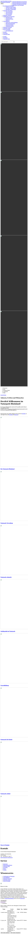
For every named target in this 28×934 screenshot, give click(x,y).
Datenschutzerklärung (9, 898)
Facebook (11, 414)
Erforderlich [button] (3, 902)
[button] (2, 395)
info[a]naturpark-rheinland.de (7, 857)
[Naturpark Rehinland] (5, 2)
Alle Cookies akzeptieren (15, 932)
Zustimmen (4, 903)
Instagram (16, 414)
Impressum (22, 898)
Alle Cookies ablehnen (5, 932)
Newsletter (24, 413)
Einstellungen (3, 900)
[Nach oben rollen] (1, 883)
